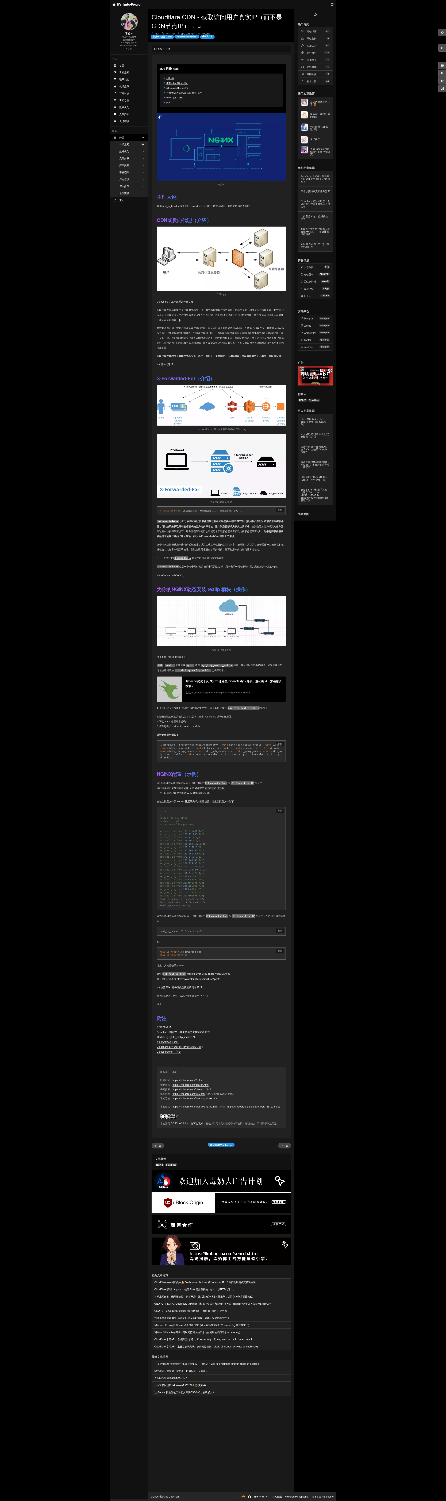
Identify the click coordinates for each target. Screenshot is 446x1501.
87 (327, 45)
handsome (328, 1496)
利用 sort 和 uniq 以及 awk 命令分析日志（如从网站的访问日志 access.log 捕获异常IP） (202, 1325)
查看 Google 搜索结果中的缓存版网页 (320, 151)
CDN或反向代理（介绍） (177, 83)
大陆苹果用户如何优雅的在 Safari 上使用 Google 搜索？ (314, 449)
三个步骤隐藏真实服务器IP (315, 191)
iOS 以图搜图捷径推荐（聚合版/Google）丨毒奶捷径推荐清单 (315, 231)
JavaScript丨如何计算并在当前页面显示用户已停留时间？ (315, 178)
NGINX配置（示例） (175, 97)
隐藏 (176, 69)
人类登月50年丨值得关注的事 (314, 218)
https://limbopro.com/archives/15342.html (195, 1106)
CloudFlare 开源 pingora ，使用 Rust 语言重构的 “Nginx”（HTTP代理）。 (194, 1289)
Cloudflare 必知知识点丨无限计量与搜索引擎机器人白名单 (315, 203)
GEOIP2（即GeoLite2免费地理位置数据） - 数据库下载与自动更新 (190, 1310)
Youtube (308, 347)
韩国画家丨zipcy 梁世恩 (319, 128)
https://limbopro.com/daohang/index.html (194, 1098)
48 (327, 81)
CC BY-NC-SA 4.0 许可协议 (186, 1123)
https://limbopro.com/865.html (188, 1093)
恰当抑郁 (315, 139)
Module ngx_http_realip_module (174, 1037)
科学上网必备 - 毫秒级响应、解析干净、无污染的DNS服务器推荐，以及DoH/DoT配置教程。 (204, 1296)
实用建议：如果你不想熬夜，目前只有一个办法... (181, 1371)
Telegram (309, 318)
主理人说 (170, 78)
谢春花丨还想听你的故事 (320, 115)
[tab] (315, 14)
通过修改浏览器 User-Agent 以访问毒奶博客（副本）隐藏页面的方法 (191, 1318)
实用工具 (312, 45)
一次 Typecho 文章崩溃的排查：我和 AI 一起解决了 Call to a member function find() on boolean (206, 1363)
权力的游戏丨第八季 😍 (320, 103)
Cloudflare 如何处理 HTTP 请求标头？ (178, 1046)
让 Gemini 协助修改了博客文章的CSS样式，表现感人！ (184, 1392)
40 (327, 73)
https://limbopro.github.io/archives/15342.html (252, 1106)
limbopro (324, 318)
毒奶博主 (324, 339)
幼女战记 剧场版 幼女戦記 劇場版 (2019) (315, 435)
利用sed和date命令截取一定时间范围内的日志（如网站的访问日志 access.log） (197, 1332)
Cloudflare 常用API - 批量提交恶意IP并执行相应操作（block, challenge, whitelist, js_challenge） (206, 1346)
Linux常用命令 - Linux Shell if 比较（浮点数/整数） (313, 421)
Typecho (303, 1496)
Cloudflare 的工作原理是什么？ (174, 301)
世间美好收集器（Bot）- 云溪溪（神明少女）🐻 (314, 478)
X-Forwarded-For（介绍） (177, 87)
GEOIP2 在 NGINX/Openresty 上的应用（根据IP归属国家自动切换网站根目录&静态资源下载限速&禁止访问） (214, 1303)
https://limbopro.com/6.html (187, 1080)
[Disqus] (221, 1444)
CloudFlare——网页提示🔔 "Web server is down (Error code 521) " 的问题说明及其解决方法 (205, 1282)
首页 (159, 48)
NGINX (159, 1164)
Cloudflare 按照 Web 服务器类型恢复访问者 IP (182, 1032)
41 (327, 31)
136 (327, 52)
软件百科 (195, 33)
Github (307, 325)
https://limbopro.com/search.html (190, 1084)
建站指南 (185, 33)
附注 (168, 102)
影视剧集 (312, 67)
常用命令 (312, 60)
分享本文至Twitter (163, 36)
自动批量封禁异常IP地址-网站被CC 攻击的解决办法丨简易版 (315, 464)
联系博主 (208, 36)
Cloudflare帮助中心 (167, 1051)
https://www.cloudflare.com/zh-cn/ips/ (197, 979)
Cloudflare (171, 1164)
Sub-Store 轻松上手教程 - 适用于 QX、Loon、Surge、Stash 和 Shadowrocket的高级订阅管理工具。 (315, 495)
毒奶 (157, 33)
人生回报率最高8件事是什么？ (170, 1378)
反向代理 (165, 364)
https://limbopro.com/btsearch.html (191, 1089)
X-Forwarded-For (170, 575)
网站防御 (206, 33)
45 (327, 66)
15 (327, 59)
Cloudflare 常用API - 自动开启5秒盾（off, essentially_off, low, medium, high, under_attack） (204, 1339)
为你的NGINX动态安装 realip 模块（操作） (184, 92)
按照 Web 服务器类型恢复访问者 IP (180, 987)
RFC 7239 (162, 1027)
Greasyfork (310, 332)
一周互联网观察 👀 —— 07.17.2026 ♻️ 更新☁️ (180, 1385)
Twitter (307, 340)
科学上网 (131, 144)
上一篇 (158, 1145)
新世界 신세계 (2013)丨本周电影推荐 (315, 245)
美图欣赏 (312, 74)
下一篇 (284, 1145)
